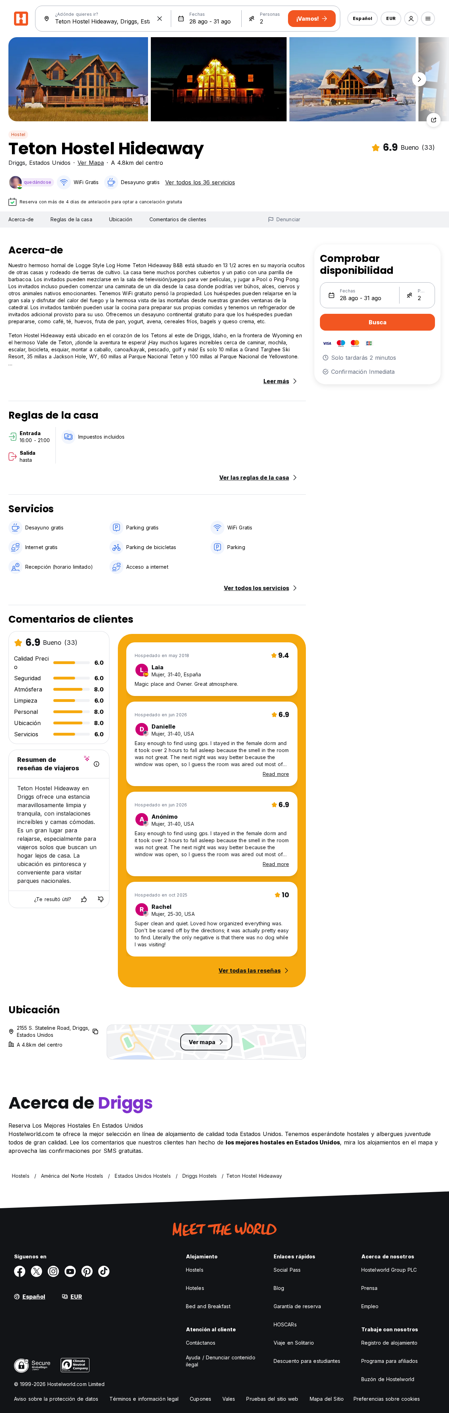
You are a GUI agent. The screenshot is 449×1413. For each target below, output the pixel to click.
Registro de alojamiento (389, 1343)
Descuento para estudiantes (307, 1361)
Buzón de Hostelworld (387, 1379)
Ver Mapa (91, 162)
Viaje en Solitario (294, 1343)
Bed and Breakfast (208, 1306)
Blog (279, 1288)
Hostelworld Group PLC (389, 1270)
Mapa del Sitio (327, 1399)
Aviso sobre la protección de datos (56, 1399)
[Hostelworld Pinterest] (87, 1271)
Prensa (369, 1288)
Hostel (18, 134)
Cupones (200, 1399)
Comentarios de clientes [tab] (177, 219)
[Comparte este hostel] (434, 120)
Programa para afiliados (389, 1361)
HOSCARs (285, 1324)
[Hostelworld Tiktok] (103, 1271)
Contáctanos (200, 1343)
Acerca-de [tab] (21, 219)
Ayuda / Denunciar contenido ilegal (220, 1360)
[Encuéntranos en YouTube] (70, 1271)
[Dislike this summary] (101, 899)
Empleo (370, 1306)
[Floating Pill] (419, 79)
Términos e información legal (144, 1399)
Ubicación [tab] (121, 219)
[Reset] (159, 18)
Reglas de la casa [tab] (71, 219)
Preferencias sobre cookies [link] (387, 1399)
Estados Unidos (50, 162)
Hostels (194, 1270)
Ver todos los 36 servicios (200, 182)
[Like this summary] (84, 899)
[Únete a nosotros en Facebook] (19, 1271)
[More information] (96, 764)
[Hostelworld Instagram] (53, 1271)
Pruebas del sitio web (272, 1399)
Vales (228, 1399)
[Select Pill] (411, 19)
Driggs (16, 162)
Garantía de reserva (297, 1306)
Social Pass (287, 1270)
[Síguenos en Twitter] (36, 1271)
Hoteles (195, 1288)
